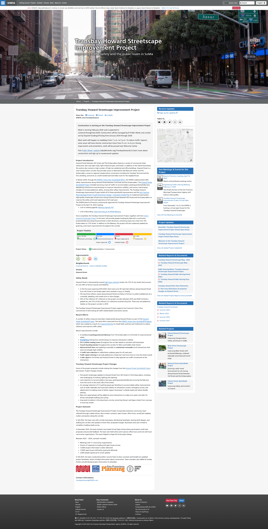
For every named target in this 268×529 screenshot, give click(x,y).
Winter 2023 (99, 236)
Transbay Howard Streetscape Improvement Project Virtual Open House (176, 200)
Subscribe (236, 8)
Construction (138, 238)
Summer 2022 (165, 317)
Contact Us (100, 509)
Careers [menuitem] (64, 3)
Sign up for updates (168, 113)
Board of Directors (141, 502)
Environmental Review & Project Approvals (104, 241)
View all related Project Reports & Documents (173, 296)
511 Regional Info (81, 514)
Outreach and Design (84, 238)
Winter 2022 (164, 313)
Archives (138, 514)
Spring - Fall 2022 (81, 236)
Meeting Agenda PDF (106, 207)
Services (77, 504)
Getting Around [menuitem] (24, 3)
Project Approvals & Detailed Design (122, 241)
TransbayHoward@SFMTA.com (87, 480)
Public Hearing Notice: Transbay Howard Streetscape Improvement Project (173, 270)
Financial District (82, 266)
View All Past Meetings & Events (168, 215)
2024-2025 (117, 236)
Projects (86, 101)
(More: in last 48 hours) (170, 8)
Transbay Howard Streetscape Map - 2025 (174, 260)
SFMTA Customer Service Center (107, 504)
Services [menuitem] (46, 3)
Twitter (100, 115)
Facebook (90, 115)
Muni (77, 502)
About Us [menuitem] (58, 3)
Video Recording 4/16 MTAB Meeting (107, 212)
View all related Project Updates (168, 248)
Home (78, 101)
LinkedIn (110, 115)
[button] (261, 3)
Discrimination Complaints (105, 502)
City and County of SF (142, 509)
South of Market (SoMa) (98, 266)
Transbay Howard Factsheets (167, 307)
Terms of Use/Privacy (142, 512)
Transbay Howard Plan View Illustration (173, 286)
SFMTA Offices (101, 507)
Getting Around (80, 509)
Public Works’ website (91, 150)
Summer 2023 (165, 310)
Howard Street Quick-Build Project (138, 368)
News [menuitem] (52, 3)
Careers (137, 504)
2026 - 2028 (136, 236)
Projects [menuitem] (33, 3)
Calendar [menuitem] (40, 3)
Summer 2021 (165, 321)
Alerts (29, 8)
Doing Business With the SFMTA (145, 507)
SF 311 (77, 512)
